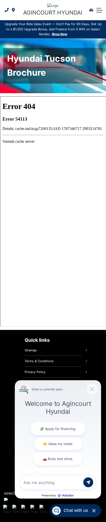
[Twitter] (16, 509)
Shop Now (59, 34)
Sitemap (31, 350)
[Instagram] (25, 509)
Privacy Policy (35, 372)
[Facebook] (7, 509)
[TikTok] (43, 509)
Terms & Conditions (39, 361)
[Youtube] (34, 509)
